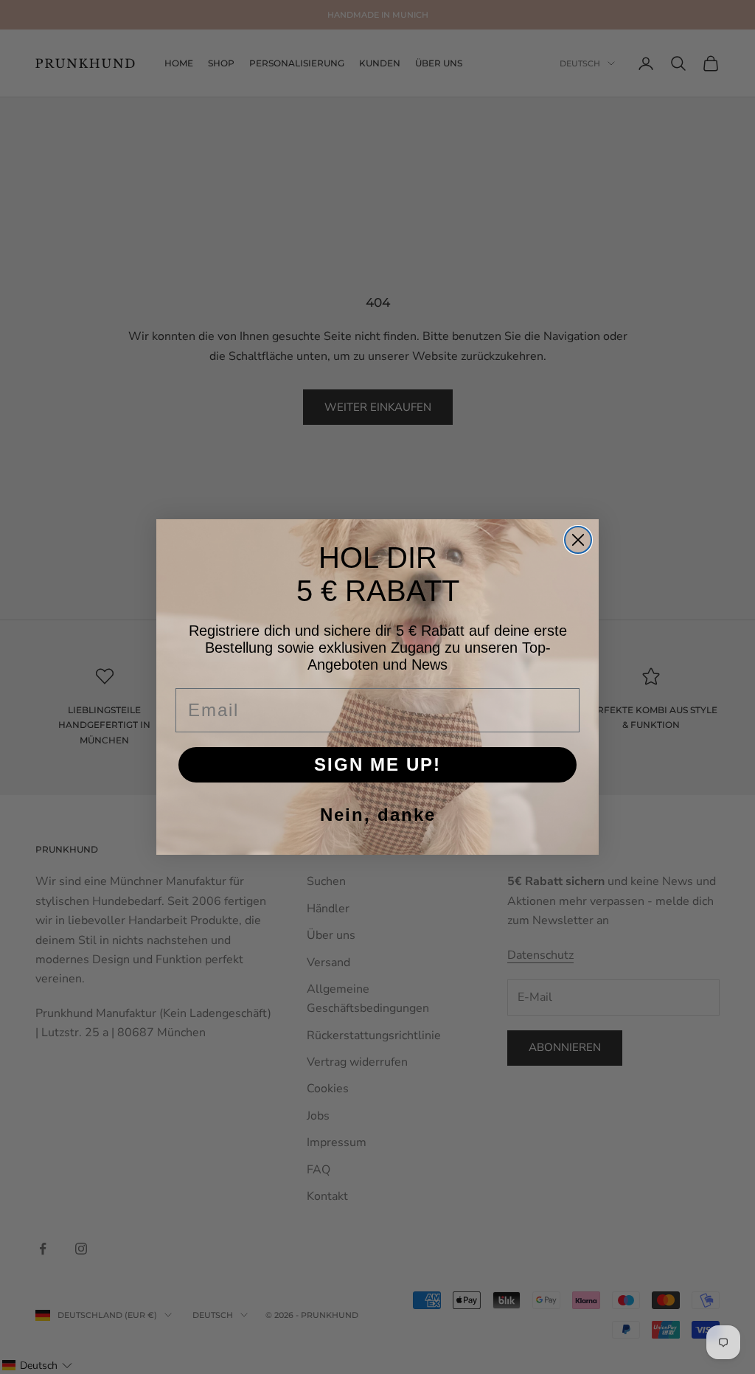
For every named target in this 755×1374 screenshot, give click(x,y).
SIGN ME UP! (377, 764)
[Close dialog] (578, 540)
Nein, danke (378, 815)
